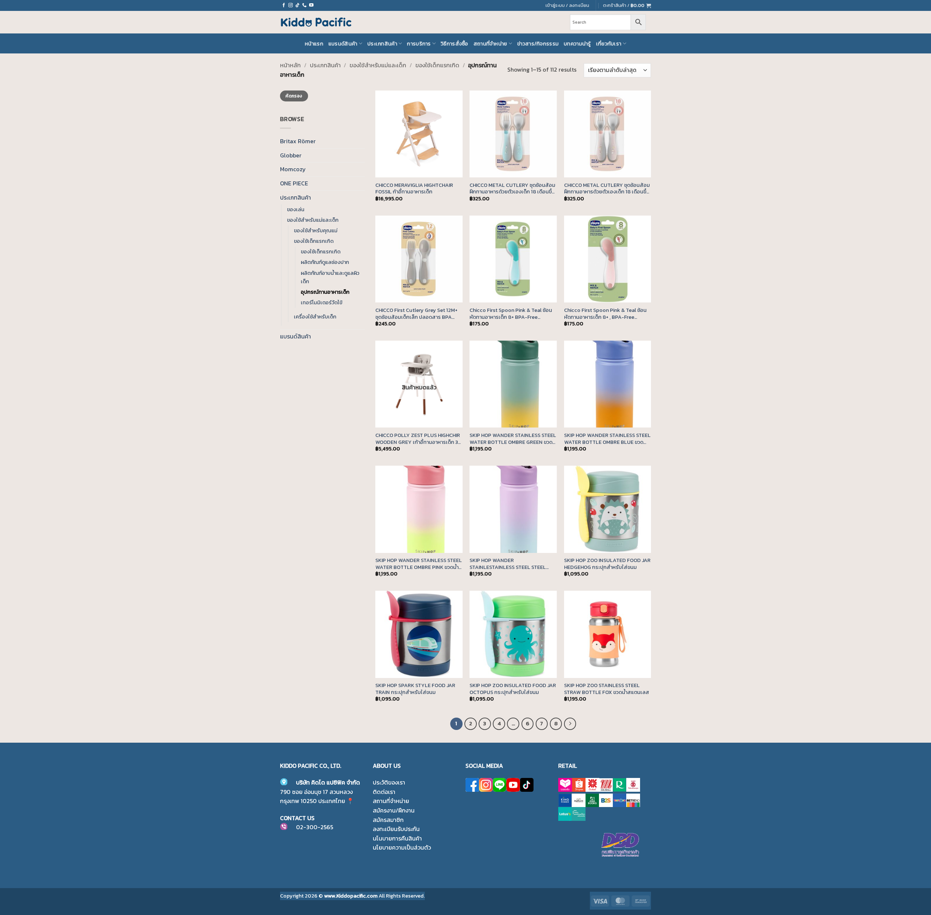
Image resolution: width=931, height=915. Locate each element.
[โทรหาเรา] (304, 5)
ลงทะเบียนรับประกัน (396, 828)
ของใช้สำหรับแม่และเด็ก (377, 65)
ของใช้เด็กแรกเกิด (437, 65)
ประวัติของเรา (389, 782)
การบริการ (419, 44)
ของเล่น (295, 209)
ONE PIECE (294, 183)
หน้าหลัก (290, 65)
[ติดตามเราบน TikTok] (297, 5)
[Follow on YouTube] (311, 5)
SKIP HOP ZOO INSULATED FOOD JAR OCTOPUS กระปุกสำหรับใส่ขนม (513, 688)
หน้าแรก (314, 44)
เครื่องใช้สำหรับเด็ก (315, 317)
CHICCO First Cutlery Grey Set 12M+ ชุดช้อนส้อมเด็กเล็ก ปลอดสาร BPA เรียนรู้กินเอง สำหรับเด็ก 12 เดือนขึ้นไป (417, 313)
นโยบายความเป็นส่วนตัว (402, 847)
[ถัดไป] (570, 724)
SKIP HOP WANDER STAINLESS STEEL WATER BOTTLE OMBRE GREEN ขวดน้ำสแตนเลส (513, 438)
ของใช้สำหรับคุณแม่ (315, 230)
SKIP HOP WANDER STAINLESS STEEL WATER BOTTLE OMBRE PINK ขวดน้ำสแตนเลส (418, 563)
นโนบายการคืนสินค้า (397, 838)
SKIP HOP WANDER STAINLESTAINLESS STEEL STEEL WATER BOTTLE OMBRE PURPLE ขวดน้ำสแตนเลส (512, 563)
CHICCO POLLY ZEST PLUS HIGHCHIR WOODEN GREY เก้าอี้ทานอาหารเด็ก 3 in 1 (417, 438)
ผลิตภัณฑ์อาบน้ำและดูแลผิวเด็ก (330, 277)
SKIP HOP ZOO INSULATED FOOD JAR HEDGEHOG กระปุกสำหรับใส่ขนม (607, 563)
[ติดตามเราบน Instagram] (290, 5)
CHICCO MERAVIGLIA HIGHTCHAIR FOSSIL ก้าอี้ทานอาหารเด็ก (414, 188)
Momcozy (293, 169)
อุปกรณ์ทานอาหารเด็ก (325, 292)
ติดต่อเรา (384, 791)
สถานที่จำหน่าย (490, 44)
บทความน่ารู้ (577, 44)
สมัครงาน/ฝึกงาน (394, 810)
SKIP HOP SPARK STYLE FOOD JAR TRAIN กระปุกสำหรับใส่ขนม (415, 688)
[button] (627, 5)
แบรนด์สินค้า (342, 44)
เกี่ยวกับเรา (609, 44)
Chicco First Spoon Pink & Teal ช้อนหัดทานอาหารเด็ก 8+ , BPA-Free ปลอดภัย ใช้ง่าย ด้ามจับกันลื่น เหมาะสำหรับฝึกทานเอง (605, 313)
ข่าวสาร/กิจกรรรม (538, 44)
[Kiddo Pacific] (316, 22)
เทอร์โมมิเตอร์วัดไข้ (321, 302)
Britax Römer (298, 141)
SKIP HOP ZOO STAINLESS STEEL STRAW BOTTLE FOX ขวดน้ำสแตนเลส (606, 688)
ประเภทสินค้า (382, 44)
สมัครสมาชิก (388, 819)
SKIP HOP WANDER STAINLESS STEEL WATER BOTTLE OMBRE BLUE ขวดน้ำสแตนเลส (607, 438)
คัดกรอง (293, 96)
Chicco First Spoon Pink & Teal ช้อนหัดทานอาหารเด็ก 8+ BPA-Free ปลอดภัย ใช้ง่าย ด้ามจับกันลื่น (511, 313)
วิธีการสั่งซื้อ (454, 44)
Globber (290, 155)
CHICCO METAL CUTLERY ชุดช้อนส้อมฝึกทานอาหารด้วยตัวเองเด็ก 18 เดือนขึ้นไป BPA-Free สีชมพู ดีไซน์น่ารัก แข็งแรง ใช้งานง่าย (607, 188)
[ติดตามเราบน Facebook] (283, 5)
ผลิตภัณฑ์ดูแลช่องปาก (325, 262)
